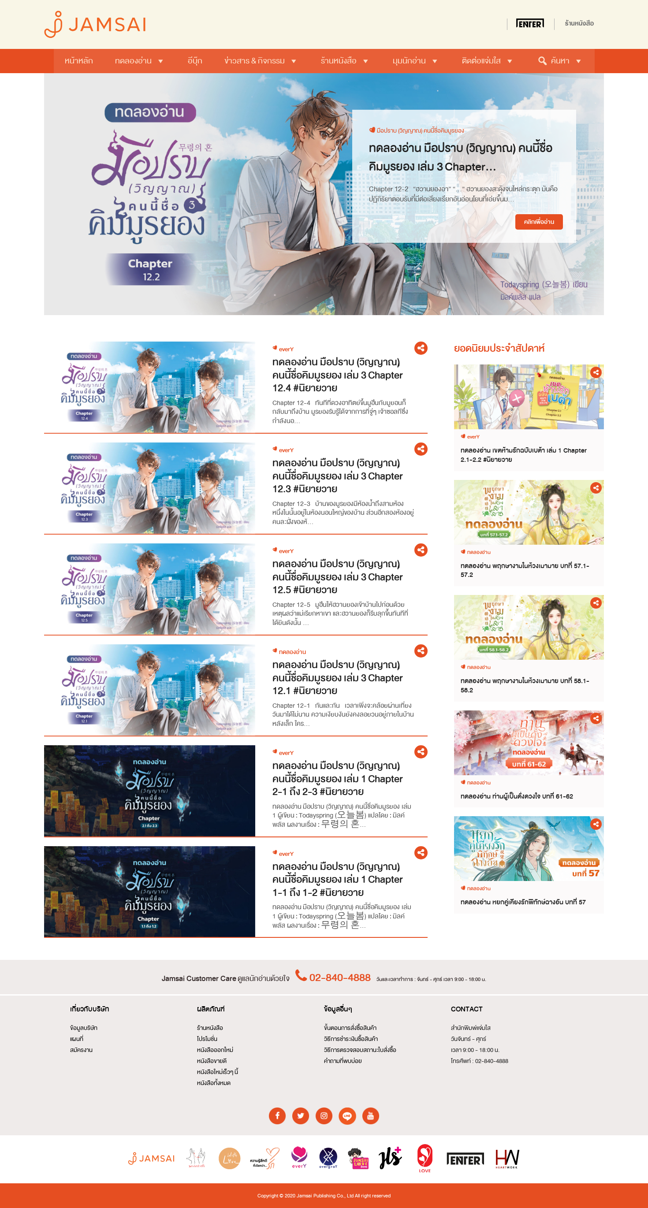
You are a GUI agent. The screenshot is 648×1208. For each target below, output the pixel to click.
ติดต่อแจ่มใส (481, 60)
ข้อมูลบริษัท (83, 1028)
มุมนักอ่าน (409, 60)
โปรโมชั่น (207, 1039)
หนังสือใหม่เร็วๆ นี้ (217, 1072)
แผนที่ (76, 1039)
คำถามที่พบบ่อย (343, 1061)
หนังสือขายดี (212, 1061)
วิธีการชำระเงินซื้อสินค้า (351, 1039)
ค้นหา (560, 60)
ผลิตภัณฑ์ (211, 1009)
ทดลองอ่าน (133, 60)
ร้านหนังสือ (339, 60)
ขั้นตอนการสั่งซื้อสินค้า (350, 1028)
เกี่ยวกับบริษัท (89, 1009)
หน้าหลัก (79, 60)
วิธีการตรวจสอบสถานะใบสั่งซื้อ (360, 1050)
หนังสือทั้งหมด (214, 1083)
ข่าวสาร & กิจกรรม (254, 60)
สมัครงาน (81, 1050)
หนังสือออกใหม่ (215, 1050)
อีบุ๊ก (195, 60)
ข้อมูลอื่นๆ (338, 1009)
